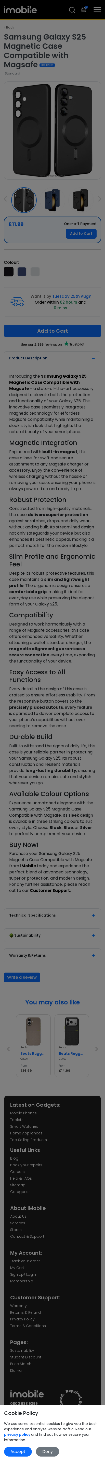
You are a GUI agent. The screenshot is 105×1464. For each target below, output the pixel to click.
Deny (47, 1451)
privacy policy (17, 1434)
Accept (17, 1451)
